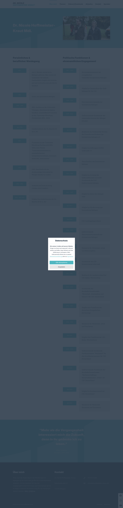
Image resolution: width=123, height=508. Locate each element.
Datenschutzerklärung (56, 256)
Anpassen (61, 267)
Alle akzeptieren (61, 262)
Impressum (70, 256)
